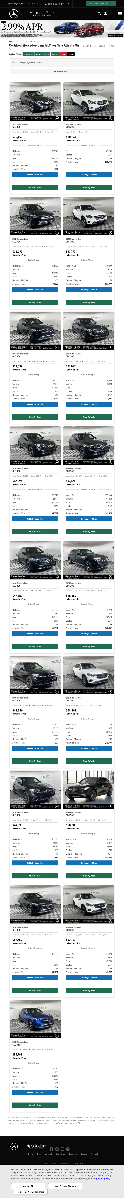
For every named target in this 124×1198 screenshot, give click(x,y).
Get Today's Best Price (35, 174)
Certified (48, 1154)
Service (84, 1154)
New (39, 1154)
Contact (94, 1154)
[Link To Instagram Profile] (67, 1148)
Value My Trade (35, 187)
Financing (73, 1154)
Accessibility (79, 1163)
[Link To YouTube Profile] (62, 1148)
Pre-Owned (60, 1154)
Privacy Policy (65, 1163)
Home (30, 1154)
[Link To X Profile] (57, 1148)
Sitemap (54, 1163)
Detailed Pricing (33, 145)
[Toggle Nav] (120, 13)
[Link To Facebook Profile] (51, 1148)
